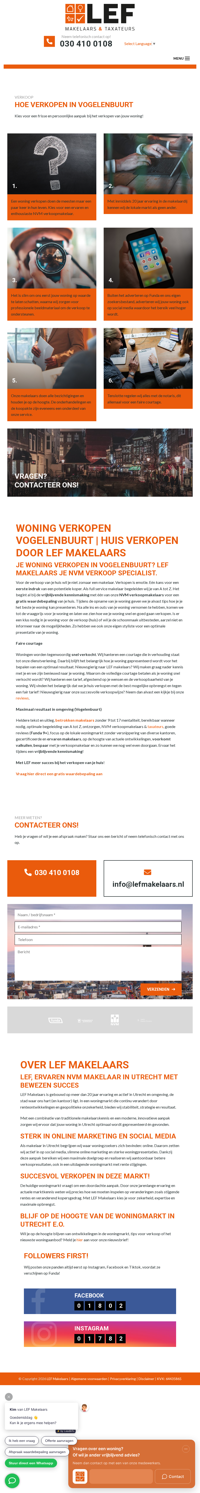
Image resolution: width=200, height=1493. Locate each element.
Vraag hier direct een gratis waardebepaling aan (59, 773)
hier (80, 1239)
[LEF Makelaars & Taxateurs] (100, 19)
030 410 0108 (86, 43)
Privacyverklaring (123, 1379)
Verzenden (158, 989)
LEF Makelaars (57, 1379)
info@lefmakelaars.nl (148, 884)
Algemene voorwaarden (89, 1379)
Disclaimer (146, 1379)
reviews (22, 698)
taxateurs (155, 726)
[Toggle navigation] (187, 58)
